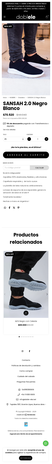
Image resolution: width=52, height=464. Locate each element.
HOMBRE (12, 98)
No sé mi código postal (11, 173)
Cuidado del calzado (26, 376)
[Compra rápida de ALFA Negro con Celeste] (26, 313)
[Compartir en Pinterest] (18, 208)
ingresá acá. (15, 434)
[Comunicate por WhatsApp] (45, 443)
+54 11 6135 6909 (28, 394)
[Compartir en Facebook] (9, 208)
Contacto (26, 360)
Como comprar (26, 371)
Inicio (5, 98)
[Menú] (5, 16)
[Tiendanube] (26, 415)
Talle (4, 134)
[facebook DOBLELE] (29, 351)
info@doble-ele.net (28, 399)
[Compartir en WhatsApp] (5, 208)
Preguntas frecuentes (26, 382)
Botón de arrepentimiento (31, 434)
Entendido (25, 458)
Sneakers (21, 98)
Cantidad (30, 134)
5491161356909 (28, 389)
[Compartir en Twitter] (14, 208)
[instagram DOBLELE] (22, 351)
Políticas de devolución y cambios (26, 365)
